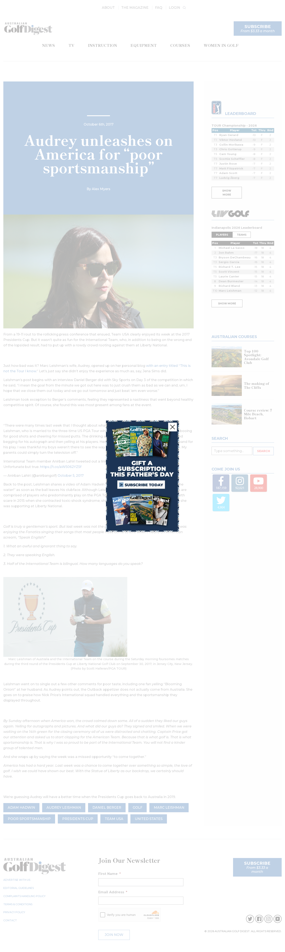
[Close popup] (172, 427)
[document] (142, 476)
